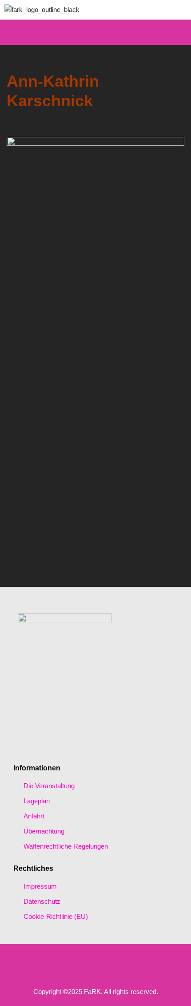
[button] (95, 32)
